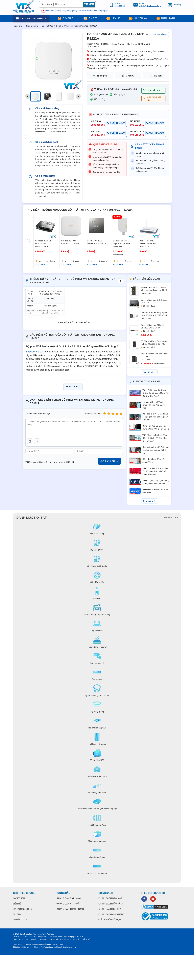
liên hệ (115, 18)
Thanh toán (168, 18)
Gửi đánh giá (107, 461)
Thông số (102, 76)
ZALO (122, 123)
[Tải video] (37, 441)
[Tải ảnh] (30, 441)
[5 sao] (121, 413)
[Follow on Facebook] (144, 899)
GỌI (112, 123)
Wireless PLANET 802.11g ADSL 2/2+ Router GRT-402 (43, 244)
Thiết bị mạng (32, 26)
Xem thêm (148, 501)
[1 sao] (104, 413)
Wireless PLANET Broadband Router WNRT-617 (147, 244)
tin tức (92, 18)
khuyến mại (140, 18)
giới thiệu (68, 18)
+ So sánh (40, 265)
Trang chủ (17, 26)
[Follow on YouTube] (153, 899)
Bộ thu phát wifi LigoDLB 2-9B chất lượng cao (121, 244)
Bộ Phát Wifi (47, 26)
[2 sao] (108, 413)
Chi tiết (129, 76)
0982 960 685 (120, 6)
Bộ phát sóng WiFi (35, 351)
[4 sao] (117, 413)
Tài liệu (158, 76)
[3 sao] (113, 413)
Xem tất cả (148, 372)
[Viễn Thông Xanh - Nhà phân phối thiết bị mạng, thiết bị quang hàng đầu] (24, 7)
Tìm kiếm (89, 4)
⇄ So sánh (160, 34)
